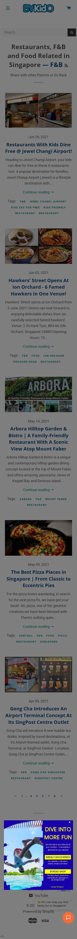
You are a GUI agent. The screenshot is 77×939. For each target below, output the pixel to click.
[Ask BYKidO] (68, 917)
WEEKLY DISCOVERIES (58, 857)
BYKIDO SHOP (58, 871)
